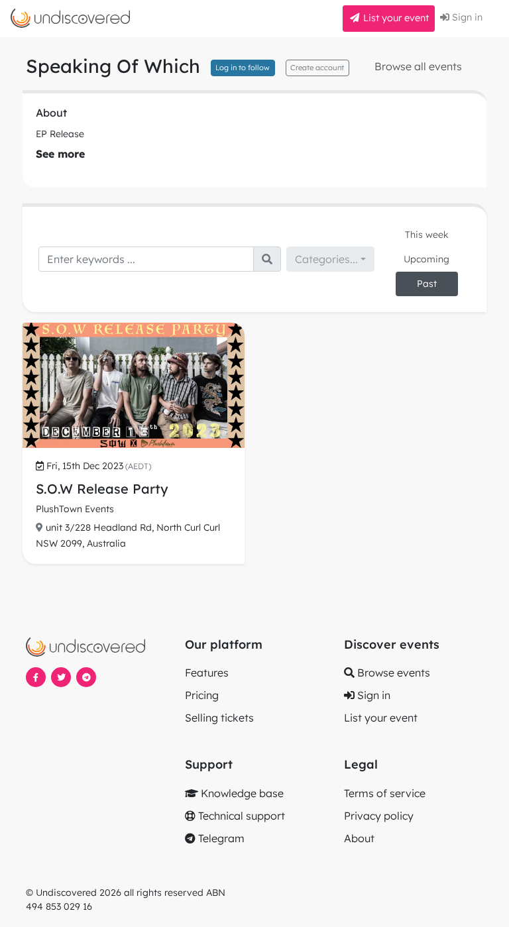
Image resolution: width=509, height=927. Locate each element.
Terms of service (384, 793)
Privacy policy (379, 815)
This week (427, 235)
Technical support (240, 815)
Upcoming (426, 259)
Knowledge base (241, 793)
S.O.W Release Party (102, 488)
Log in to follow (242, 67)
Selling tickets (219, 717)
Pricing (202, 695)
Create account (317, 67)
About (359, 838)
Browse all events (418, 66)
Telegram (220, 838)
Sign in (465, 17)
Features (207, 672)
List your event (395, 18)
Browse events (392, 672)
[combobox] (330, 259)
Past (427, 284)
